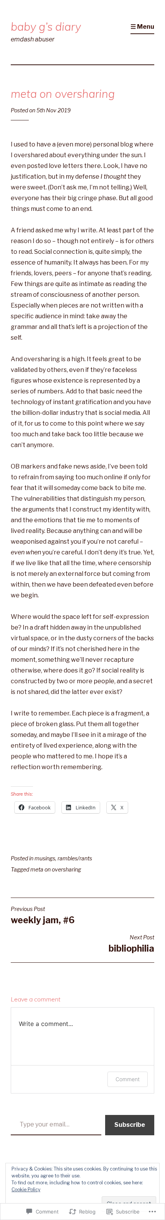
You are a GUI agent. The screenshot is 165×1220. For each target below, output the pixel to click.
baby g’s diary (46, 26)
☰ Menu (142, 26)
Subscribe (129, 1124)
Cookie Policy (26, 1189)
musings (45, 858)
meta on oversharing (55, 869)
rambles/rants (75, 858)
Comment (128, 1079)
